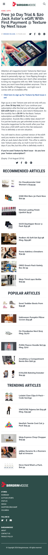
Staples (4, 501)
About (3, 530)
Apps (9, 11)
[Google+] (44, 34)
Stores (4, 492)
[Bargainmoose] (24, 4)
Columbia (5, 510)
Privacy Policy (7, 537)
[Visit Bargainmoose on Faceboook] (6, 520)
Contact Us (5, 533)
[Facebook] (35, 34)
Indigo (3, 504)
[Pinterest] (39, 34)
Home (3, 11)
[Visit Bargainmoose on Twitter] (2, 520)
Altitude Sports (7, 498)
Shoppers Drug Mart (9, 507)
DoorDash (5, 495)
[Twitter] (30, 34)
